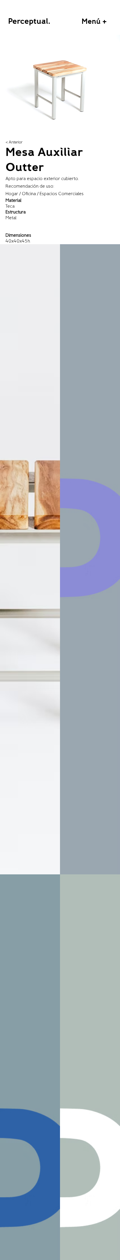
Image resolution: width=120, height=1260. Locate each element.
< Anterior (14, 142)
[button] (94, 22)
